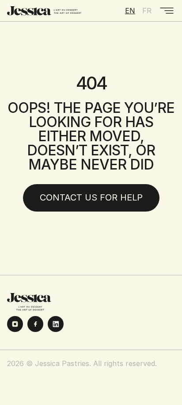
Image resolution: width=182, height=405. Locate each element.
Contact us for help (91, 197)
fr (147, 10)
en (130, 10)
